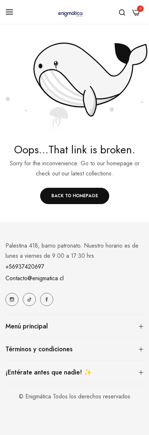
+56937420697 (24, 266)
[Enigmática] (74, 11)
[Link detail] (11, 299)
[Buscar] (122, 12)
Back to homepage (74, 195)
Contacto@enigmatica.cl (34, 278)
